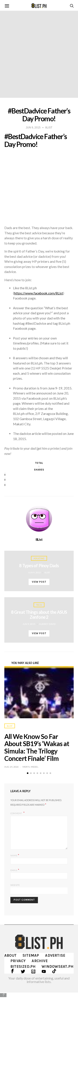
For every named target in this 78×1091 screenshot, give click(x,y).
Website (15, 885)
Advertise (55, 955)
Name (14, 855)
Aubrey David (47, 624)
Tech (39, 605)
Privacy (18, 961)
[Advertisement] (39, 1038)
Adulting (39, 558)
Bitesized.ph (23, 966)
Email (14, 870)
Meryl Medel (30, 766)
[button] (27, 773)
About (10, 955)
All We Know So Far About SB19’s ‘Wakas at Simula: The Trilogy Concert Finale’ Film (36, 747)
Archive (39, 961)
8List (39, 539)
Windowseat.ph (57, 966)
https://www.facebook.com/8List (38, 293)
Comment (16, 813)
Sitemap (31, 955)
